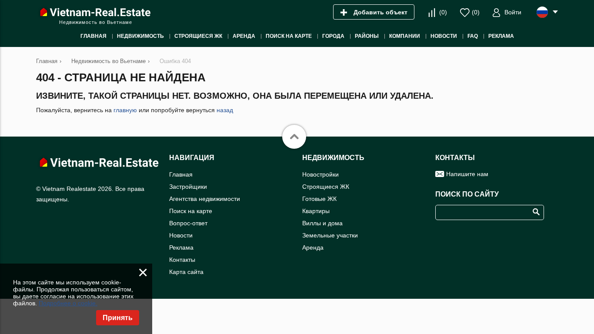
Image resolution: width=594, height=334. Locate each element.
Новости (181, 235)
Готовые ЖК (319, 198)
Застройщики (188, 186)
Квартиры (316, 210)
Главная (181, 174)
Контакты (182, 259)
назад (225, 110)
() (443, 12)
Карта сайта (186, 271)
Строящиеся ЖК (325, 186)
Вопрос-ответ (188, 223)
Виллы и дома (322, 223)
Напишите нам (467, 173)
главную (125, 110)
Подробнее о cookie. (68, 303)
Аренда (313, 247)
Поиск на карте (190, 210)
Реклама (181, 247)
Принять (118, 317)
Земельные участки (330, 235)
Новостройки (320, 174)
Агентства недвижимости (204, 198)
